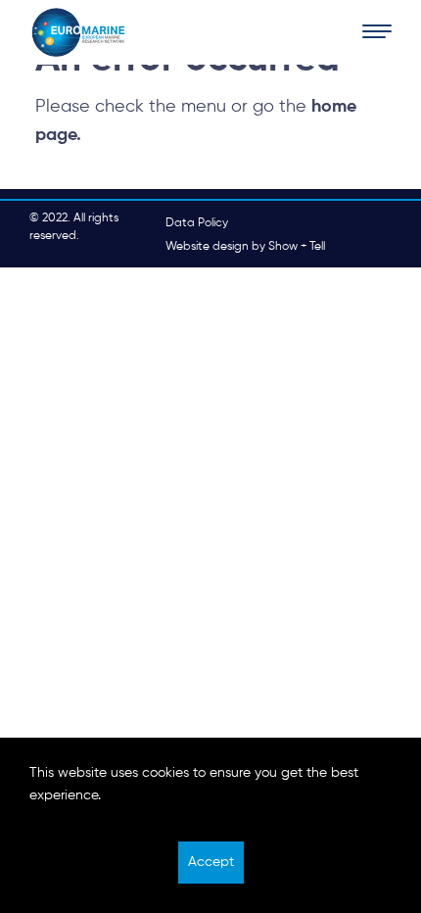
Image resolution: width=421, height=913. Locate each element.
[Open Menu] (377, 32)
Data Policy (196, 223)
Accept (211, 862)
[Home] (78, 32)
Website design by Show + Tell (245, 247)
